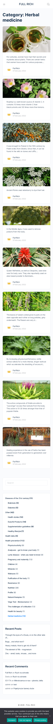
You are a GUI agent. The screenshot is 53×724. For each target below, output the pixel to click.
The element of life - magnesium (18, 649)
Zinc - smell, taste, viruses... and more (20, 653)
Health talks (10, 536)
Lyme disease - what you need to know (24, 555)
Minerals (11, 569)
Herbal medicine (15, 616)
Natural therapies (15, 597)
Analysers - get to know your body (22, 550)
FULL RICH (26, 4)
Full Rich (16, 68)
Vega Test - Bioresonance (18, 602)
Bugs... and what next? (14, 641)
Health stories (13, 517)
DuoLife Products (15, 522)
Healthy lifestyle (14, 531)
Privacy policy (40, 720)
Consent (11, 720)
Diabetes (11, 508)
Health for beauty (15, 611)
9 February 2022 (19, 71)
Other (7, 512)
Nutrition (11, 588)
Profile (10, 592)
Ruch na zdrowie (22, 673)
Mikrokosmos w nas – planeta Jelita (28, 680)
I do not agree (25, 720)
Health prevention (12, 541)
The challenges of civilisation (19, 606)
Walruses (11, 574)
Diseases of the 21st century (17, 498)
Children (11, 564)
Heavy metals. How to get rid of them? (21, 645)
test (15, 684)
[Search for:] (26, 482)
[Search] (48, 4)
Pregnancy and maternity (18, 559)
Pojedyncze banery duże (24, 688)
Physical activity (14, 545)
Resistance (12, 583)
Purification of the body (17, 578)
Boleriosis (12, 503)
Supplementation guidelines (19, 526)
